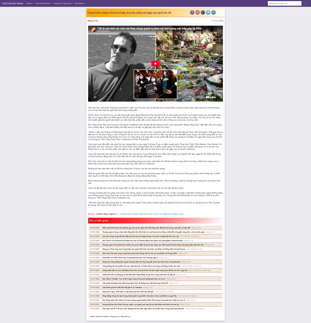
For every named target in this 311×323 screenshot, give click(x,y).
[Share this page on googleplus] (202, 12)
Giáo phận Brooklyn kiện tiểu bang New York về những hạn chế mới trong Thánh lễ (135, 283)
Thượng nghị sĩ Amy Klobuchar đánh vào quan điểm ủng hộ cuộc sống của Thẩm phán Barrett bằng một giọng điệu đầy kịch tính (153, 245)
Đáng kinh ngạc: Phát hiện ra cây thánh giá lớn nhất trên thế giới (127, 292)
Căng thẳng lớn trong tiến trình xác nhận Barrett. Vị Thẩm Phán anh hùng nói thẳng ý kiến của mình (141, 266)
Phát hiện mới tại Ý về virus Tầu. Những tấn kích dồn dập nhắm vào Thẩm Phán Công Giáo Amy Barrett (143, 309)
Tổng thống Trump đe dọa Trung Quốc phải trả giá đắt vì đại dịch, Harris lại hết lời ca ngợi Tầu (139, 296)
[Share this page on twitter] (208, 12)
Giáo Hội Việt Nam (42, 3)
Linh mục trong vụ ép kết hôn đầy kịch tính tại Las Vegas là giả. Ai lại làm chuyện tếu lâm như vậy (140, 236)
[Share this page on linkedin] (213, 12)
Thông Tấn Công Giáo (62, 3)
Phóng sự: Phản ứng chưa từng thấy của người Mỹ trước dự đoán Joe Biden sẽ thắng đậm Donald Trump (143, 249)
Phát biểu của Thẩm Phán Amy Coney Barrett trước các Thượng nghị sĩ (130, 257)
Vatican (29, 3)
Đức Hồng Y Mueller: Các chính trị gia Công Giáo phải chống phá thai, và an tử (133, 279)
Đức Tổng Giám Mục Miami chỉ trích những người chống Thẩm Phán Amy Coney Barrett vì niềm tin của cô (143, 300)
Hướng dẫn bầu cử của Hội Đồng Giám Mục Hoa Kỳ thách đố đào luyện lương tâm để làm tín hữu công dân (145, 270)
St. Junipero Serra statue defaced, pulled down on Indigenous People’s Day (150, 214)
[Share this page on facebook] (192, 12)
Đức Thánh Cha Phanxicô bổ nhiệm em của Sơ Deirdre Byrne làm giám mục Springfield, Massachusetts (142, 240)
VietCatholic (79, 3)
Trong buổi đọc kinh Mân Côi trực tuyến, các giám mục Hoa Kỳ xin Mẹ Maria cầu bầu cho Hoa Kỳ (140, 304)
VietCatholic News (12, 3)
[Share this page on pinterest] (197, 12)
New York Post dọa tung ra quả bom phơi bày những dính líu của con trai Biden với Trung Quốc (139, 253)
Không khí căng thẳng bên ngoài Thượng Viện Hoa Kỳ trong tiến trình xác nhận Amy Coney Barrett (141, 262)
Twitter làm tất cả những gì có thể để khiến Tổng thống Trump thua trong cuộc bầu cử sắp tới (138, 274)
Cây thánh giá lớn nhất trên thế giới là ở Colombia (122, 287)
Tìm (305, 3)
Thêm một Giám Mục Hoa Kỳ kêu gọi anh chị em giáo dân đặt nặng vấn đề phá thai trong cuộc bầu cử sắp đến (146, 228)
